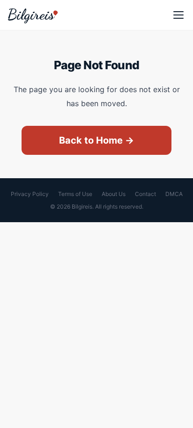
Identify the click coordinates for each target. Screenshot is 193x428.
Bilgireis (30, 14)
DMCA (174, 193)
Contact (145, 193)
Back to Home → (96, 140)
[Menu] (178, 15)
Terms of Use (75, 193)
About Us (114, 193)
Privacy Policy (30, 193)
